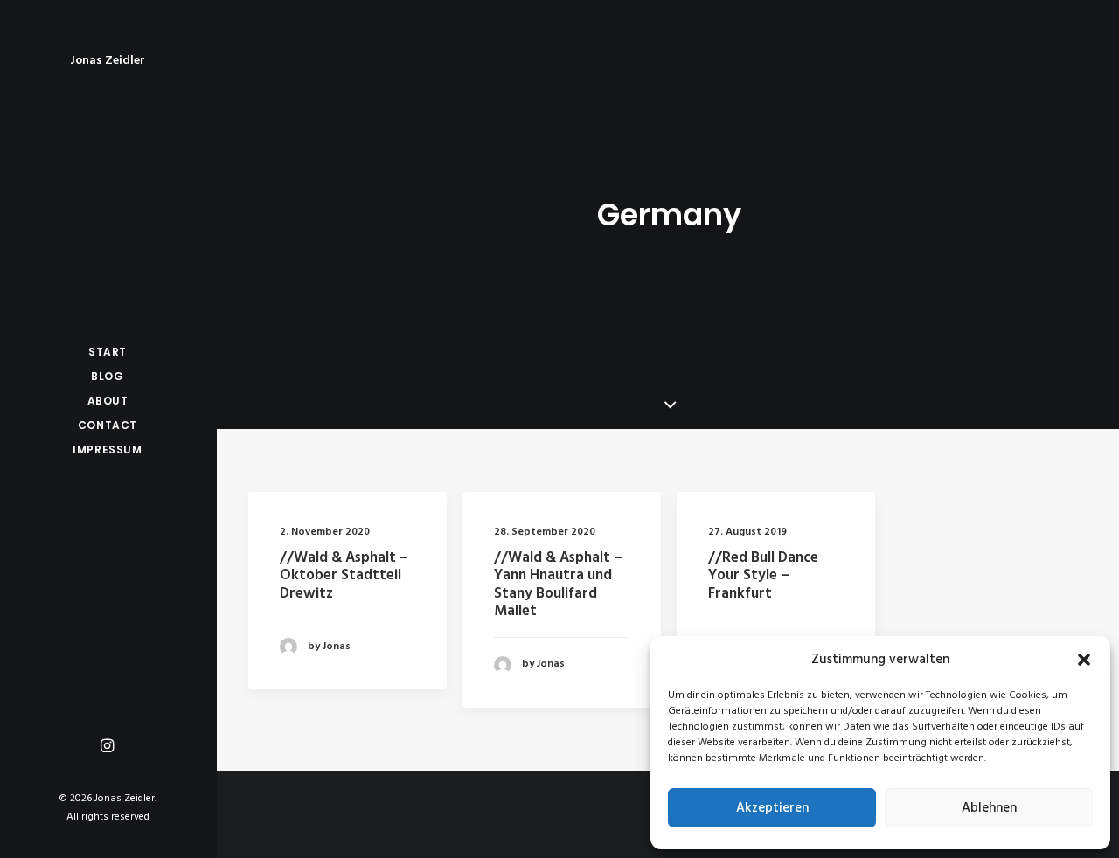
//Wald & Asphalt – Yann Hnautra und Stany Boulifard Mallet (558, 584)
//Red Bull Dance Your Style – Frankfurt (763, 575)
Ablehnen (989, 808)
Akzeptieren (772, 808)
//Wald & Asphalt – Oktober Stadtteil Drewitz (344, 575)
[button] (1084, 659)
